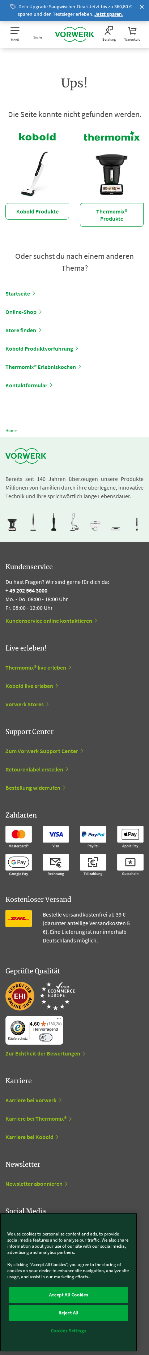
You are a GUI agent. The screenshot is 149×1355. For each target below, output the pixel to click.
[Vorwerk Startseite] (74, 34)
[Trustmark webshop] (40, 996)
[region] (68, 1282)
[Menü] (59, 1020)
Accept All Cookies (68, 1295)
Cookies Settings (68, 1331)
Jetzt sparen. (108, 14)
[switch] (45, 1038)
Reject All (68, 1313)
